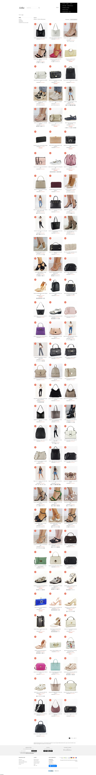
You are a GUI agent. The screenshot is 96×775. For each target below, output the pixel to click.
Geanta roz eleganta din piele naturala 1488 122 (55, 337)
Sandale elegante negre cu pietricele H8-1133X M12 (40, 503)
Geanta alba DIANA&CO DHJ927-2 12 (55, 37)
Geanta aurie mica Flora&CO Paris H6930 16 (55, 123)
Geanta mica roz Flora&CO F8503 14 (70, 316)
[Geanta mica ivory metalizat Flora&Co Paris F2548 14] (41, 453)
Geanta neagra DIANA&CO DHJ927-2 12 (40, 37)
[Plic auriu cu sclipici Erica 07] (71, 51)
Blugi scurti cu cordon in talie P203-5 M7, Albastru (40, 481)
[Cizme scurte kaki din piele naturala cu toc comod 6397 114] (71, 223)
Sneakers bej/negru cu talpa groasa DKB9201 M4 (40, 102)
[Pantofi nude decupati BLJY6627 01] (41, 642)
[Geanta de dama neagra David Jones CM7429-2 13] (71, 558)
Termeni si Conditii (21, 760)
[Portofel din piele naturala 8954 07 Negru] (41, 137)
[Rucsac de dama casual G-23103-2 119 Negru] (55, 285)
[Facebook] (44, 751)
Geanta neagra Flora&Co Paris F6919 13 (40, 713)
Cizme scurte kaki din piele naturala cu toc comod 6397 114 (70, 231)
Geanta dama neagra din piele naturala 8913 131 (40, 420)
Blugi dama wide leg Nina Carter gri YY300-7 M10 (40, 358)
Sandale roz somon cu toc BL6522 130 (55, 607)
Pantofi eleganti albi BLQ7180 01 (55, 629)
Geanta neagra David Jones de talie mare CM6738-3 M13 (55, 231)
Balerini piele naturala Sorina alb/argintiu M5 (55, 167)
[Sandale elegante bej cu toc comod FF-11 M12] (71, 30)
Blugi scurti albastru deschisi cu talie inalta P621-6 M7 (70, 102)
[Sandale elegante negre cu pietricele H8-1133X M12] (41, 494)
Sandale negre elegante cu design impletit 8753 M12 (40, 273)
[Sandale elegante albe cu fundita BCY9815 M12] (55, 515)
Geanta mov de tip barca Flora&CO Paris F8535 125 (55, 714)
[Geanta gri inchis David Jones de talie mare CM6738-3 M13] (55, 412)
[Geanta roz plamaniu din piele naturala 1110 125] (71, 159)
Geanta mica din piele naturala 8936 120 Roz (40, 167)
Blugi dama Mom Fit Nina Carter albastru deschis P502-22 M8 (40, 210)
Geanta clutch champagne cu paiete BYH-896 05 (70, 481)
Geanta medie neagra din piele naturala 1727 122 (55, 210)
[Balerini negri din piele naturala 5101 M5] (55, 537)
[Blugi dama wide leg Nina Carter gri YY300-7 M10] (41, 349)
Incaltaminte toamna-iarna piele (23, 22)
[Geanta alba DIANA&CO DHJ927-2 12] (55, 30)
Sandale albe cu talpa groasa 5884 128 (40, 692)
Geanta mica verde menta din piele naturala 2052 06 (40, 566)
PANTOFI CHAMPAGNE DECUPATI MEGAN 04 (40, 294)
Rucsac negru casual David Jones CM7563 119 (70, 81)
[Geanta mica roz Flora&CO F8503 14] (71, 308)
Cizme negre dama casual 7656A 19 (70, 419)
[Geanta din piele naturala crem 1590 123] (71, 684)
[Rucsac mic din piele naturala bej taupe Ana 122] (55, 371)
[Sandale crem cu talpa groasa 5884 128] (71, 664)
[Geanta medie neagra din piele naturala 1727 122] (55, 202)
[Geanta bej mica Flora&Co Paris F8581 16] (41, 371)
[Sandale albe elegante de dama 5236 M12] (71, 494)
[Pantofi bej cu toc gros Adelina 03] (71, 599)
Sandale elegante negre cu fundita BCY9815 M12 (40, 524)
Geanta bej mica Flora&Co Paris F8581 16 (40, 378)
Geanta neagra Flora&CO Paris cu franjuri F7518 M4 (55, 399)
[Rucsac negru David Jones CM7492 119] (55, 453)
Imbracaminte (21, 21)
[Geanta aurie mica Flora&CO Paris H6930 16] (55, 115)
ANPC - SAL (35, 765)
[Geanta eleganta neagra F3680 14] (71, 349)
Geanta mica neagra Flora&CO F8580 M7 (55, 357)
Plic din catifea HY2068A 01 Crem (55, 650)
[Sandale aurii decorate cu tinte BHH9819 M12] (41, 537)
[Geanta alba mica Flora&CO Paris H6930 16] (41, 72)
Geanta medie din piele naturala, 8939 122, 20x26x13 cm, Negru (70, 294)
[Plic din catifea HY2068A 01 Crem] (55, 642)
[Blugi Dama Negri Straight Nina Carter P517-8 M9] (55, 432)
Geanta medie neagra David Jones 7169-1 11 (40, 734)
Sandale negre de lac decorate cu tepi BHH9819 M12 (70, 524)
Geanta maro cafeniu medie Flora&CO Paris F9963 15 (70, 545)
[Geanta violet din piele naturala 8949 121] (41, 328)
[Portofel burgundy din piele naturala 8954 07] (55, 181)
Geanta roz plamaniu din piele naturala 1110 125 (70, 167)
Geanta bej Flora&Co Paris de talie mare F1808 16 (55, 693)
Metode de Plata (36, 759)
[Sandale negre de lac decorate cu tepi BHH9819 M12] (71, 515)
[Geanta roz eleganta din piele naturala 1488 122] (55, 328)
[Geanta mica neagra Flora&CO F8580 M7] (55, 349)
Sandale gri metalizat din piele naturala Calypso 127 (55, 586)
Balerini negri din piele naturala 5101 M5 (55, 544)
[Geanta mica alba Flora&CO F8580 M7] (71, 432)
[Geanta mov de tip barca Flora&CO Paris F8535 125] (55, 706)
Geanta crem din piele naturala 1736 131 (55, 565)
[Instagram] (52, 751)
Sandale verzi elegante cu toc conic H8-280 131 (55, 503)
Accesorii (20, 19)
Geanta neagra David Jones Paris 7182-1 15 (70, 714)
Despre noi (20, 759)
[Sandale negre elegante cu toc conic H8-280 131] (41, 51)
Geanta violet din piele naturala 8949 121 (40, 336)
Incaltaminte (20, 20)
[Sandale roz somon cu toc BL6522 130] (55, 599)
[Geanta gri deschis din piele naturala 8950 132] (41, 181)
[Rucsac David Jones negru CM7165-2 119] (41, 432)
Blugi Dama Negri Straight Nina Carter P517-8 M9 (55, 440)
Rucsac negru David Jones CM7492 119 (55, 461)
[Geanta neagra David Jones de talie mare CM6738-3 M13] (55, 223)
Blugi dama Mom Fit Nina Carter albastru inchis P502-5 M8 (70, 337)
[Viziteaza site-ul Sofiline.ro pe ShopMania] (51, 771)
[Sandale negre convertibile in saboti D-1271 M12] (71, 202)
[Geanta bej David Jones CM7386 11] (71, 371)
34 (74, 738)
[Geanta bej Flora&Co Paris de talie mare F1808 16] (55, 684)
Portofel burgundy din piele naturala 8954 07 (55, 190)
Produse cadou (65, 9)
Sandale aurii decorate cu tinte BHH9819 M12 (40, 545)
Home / (20, 14)
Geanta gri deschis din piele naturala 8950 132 (40, 190)
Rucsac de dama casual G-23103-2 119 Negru (55, 294)
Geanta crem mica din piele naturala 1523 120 (70, 629)
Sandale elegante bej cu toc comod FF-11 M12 (70, 38)
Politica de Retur (36, 760)
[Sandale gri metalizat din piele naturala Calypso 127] (55, 578)
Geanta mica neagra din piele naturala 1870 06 (55, 252)
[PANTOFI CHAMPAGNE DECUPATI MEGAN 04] (41, 285)
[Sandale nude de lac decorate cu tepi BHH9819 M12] (55, 264)
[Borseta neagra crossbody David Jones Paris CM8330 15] (71, 264)
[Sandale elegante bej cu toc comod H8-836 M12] (41, 115)
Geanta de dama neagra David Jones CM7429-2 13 (70, 566)
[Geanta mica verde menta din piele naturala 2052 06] (41, 558)
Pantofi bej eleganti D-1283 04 (71, 189)
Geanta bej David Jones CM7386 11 (70, 378)
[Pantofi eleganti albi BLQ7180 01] (55, 621)
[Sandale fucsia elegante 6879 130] (55, 51)
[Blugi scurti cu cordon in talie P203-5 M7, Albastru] (41, 473)
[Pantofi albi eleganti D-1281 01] (41, 244)
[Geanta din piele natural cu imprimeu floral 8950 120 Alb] (71, 642)
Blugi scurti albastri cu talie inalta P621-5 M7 (55, 481)
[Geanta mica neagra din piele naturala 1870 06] (55, 244)
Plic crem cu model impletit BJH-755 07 (70, 252)
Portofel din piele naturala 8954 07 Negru (40, 145)
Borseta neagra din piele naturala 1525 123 (40, 629)
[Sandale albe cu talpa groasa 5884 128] (41, 684)
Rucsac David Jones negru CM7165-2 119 (40, 439)
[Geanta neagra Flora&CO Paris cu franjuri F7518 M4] (55, 391)
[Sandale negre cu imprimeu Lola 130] (71, 578)
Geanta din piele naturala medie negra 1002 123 (55, 81)
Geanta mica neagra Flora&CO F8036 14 (70, 461)
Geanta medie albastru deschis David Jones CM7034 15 (55, 672)
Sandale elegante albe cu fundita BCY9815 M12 (55, 524)
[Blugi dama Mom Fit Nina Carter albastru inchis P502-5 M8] (71, 328)
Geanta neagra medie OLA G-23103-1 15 (40, 316)
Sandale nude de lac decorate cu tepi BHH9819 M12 (55, 273)
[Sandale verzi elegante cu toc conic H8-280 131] (55, 494)
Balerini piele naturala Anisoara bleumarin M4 (70, 123)
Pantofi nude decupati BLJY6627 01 (40, 650)
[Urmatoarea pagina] (75, 738)
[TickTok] (50, 751)
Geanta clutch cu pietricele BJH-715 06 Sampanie (55, 146)
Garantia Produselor (37, 761)
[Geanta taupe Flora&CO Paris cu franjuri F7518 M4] (71, 391)
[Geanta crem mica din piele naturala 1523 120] (71, 621)
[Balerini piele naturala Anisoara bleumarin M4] (71, 115)
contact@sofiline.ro (68, 749)
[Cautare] (39, 8)
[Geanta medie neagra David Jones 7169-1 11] (41, 726)
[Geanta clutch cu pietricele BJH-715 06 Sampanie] (55, 137)
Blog (70, 11)
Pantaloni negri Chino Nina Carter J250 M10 (40, 231)
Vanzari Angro (65, 11)
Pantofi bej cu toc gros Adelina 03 (70, 607)
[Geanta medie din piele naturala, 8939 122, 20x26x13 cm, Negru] (71, 285)
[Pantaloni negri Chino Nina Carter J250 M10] (41, 223)
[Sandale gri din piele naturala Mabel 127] (41, 578)
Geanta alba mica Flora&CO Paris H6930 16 (40, 81)
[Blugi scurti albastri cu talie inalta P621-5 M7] (55, 473)
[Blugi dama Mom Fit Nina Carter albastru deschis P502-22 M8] (41, 202)
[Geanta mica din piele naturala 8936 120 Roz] (41, 159)
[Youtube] (48, 751)
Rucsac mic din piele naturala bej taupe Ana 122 (55, 379)
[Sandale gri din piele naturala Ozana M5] (55, 308)
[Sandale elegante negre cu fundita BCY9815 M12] (41, 515)
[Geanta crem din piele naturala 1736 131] (55, 558)
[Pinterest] (46, 751)
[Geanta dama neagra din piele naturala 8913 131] (41, 412)
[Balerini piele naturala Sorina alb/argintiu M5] (55, 159)
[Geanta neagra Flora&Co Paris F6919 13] (41, 706)
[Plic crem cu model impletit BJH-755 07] (71, 244)
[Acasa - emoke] (22, 7)
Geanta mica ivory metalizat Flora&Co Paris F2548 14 (40, 461)
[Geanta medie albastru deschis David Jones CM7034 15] (55, 664)
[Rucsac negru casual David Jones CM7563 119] (71, 72)
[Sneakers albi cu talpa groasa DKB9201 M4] (55, 94)
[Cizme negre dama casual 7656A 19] (71, 412)
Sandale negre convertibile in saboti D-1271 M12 (70, 210)
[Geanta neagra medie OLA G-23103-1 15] (41, 308)
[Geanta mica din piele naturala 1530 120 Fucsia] (41, 664)
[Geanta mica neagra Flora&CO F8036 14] (71, 453)
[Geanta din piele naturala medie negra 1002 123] (55, 72)
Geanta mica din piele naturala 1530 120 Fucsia (40, 672)
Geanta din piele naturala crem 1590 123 (70, 692)
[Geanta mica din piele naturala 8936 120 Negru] (71, 137)
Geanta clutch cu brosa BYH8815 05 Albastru (40, 608)
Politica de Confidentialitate (30, 753)
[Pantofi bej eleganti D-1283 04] (71, 181)
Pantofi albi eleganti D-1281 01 (40, 252)
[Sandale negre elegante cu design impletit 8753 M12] (41, 264)
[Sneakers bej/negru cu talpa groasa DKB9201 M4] (41, 94)
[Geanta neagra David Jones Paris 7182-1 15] (71, 706)
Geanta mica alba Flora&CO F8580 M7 (70, 439)
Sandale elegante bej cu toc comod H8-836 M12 (40, 123)
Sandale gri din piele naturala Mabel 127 (40, 585)
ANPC (34, 764)
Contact (20, 764)
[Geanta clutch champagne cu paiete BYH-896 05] (71, 473)
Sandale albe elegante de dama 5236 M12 (70, 503)
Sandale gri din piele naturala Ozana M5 (55, 316)
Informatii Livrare (65, 7)
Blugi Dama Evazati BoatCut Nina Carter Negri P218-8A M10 (40, 399)
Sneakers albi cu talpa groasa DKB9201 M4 (55, 102)
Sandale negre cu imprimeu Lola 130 (70, 585)
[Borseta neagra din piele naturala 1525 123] (41, 621)
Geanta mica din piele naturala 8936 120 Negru (70, 146)
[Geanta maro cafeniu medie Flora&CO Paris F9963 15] (71, 537)
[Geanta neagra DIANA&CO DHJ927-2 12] (41, 30)
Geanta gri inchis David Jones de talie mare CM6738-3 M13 (55, 420)
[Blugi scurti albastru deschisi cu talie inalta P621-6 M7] (71, 94)
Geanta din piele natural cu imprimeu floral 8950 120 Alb (70, 651)
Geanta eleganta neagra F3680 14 (70, 357)
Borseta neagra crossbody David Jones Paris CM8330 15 (70, 273)
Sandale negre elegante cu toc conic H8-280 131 (40, 59)
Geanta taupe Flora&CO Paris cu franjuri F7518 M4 (70, 399)
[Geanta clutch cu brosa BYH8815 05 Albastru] (41, 599)
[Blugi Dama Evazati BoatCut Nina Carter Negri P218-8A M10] (41, 391)
